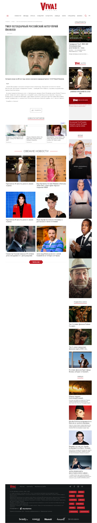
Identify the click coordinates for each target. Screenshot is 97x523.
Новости (72, 492)
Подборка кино (80, 302)
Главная (7, 21)
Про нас (22, 486)
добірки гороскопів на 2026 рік (80, 92)
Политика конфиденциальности (32, 511)
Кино (71, 503)
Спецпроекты (80, 22)
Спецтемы (80, 503)
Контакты (30, 486)
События (80, 495)
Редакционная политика (46, 511)
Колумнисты (84, 511)
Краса (72, 495)
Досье (80, 135)
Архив (12, 21)
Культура (73, 499)
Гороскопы (73, 511)
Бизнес (72, 507)
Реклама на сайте (40, 486)
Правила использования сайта (17, 511)
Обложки (81, 507)
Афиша (80, 376)
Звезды (81, 492)
